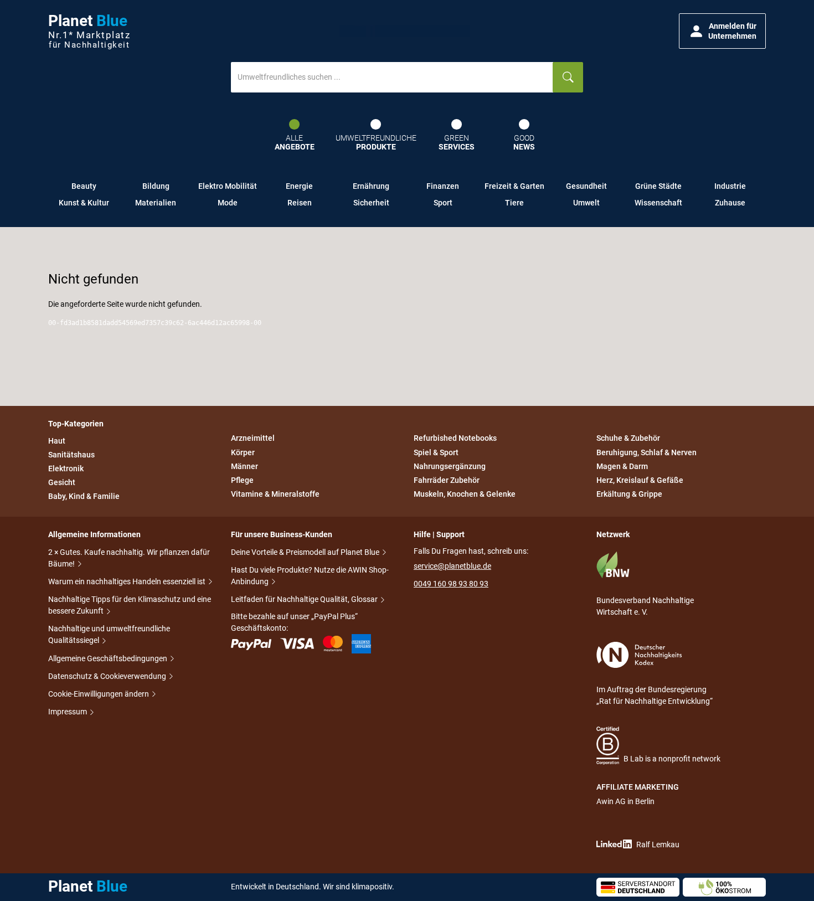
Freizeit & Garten (514, 186)
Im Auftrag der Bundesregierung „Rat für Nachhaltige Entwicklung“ (654, 695)
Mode (228, 202)
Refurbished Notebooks (455, 438)
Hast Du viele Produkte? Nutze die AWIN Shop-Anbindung (310, 575)
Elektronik (66, 468)
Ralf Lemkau (657, 844)
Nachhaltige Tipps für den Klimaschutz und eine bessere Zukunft (129, 605)
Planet (89, 31)
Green (457, 142)
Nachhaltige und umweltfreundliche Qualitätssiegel (109, 634)
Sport (443, 202)
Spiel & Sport (436, 452)
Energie (299, 186)
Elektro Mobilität (227, 186)
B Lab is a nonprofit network (672, 758)
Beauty (83, 186)
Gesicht (61, 482)
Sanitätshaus (71, 454)
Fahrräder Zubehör (447, 480)
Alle (295, 142)
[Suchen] (568, 77)
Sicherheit (371, 202)
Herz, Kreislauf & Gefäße (639, 480)
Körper (243, 452)
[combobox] (392, 77)
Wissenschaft (658, 202)
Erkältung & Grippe (629, 494)
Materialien (155, 202)
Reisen (299, 202)
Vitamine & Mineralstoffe (275, 494)
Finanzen (442, 186)
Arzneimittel (253, 438)
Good (524, 142)
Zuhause (730, 202)
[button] (722, 31)
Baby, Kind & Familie (84, 496)
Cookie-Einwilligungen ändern (99, 693)
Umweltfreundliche (376, 142)
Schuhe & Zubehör (628, 438)
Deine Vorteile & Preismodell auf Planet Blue (306, 552)
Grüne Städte (658, 186)
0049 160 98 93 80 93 (451, 583)
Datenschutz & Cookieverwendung (108, 676)
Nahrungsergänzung (450, 466)
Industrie (730, 186)
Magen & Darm (622, 466)
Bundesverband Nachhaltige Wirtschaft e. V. (645, 606)
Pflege (242, 480)
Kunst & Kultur (84, 202)
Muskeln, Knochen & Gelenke (465, 494)
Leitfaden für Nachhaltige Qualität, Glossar (305, 599)
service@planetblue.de (452, 566)
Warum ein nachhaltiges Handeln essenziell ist (127, 581)
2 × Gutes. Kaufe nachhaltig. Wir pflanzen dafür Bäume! (129, 558)
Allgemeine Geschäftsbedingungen (108, 658)
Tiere (514, 202)
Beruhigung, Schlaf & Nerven (646, 452)
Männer (244, 466)
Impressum (68, 711)
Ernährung (371, 186)
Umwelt (586, 202)
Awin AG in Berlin (625, 801)
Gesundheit (586, 186)
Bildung (155, 186)
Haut (56, 440)
